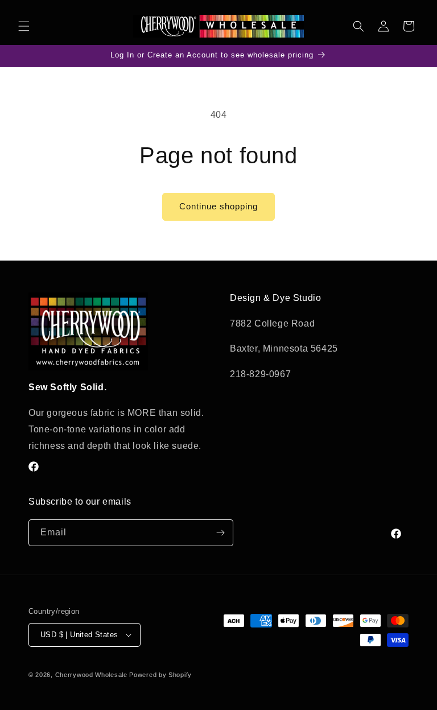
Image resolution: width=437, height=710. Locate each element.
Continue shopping (218, 206)
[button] (23, 26)
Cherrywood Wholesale (91, 674)
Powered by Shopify (160, 674)
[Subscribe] (220, 532)
